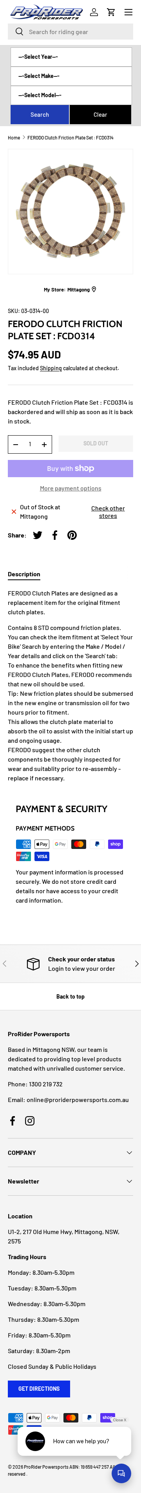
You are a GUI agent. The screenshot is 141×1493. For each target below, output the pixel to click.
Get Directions (39, 1388)
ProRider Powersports (46, 1466)
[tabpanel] (70, 685)
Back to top (70, 996)
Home (14, 137)
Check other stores (108, 511)
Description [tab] (24, 573)
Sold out (95, 443)
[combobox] (70, 32)
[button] (111, 12)
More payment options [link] (70, 488)
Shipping (51, 368)
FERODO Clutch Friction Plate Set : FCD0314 (70, 137)
